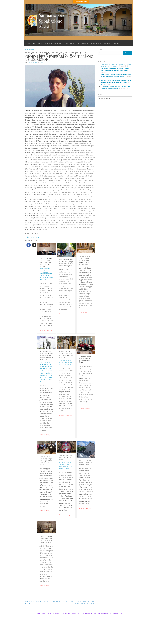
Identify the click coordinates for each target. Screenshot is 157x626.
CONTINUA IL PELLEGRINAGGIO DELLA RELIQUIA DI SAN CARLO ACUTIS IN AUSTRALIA (85, 260)
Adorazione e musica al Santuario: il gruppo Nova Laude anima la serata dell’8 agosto (66, 263)
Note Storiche (37, 43)
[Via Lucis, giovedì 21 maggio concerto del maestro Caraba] (86, 449)
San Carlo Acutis (83, 43)
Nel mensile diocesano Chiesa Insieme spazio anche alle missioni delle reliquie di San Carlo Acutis (46, 356)
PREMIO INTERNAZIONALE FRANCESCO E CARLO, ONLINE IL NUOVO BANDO (46, 262)
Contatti (116, 43)
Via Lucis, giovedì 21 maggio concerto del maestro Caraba (85, 462)
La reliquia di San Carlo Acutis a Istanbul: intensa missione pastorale (66, 355)
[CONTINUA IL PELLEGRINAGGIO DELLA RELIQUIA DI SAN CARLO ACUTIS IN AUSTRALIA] (86, 248)
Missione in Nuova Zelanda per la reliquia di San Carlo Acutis (85, 360)
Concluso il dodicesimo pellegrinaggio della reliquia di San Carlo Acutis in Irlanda (46, 461)
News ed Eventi (96, 43)
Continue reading (46, 330)
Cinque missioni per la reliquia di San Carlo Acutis (66, 458)
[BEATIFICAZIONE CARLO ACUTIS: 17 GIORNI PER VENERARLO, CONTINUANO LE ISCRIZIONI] (60, 86)
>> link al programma (32, 237)
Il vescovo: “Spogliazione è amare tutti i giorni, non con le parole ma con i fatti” (46, 539)
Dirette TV (107, 43)
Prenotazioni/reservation (53, 43)
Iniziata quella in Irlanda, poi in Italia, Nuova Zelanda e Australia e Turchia (66, 465)
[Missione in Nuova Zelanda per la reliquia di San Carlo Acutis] (86, 345)
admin (41, 62)
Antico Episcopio (69, 43)
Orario (27, 43)
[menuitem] (27, 43)
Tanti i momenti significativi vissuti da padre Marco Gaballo (66, 362)
